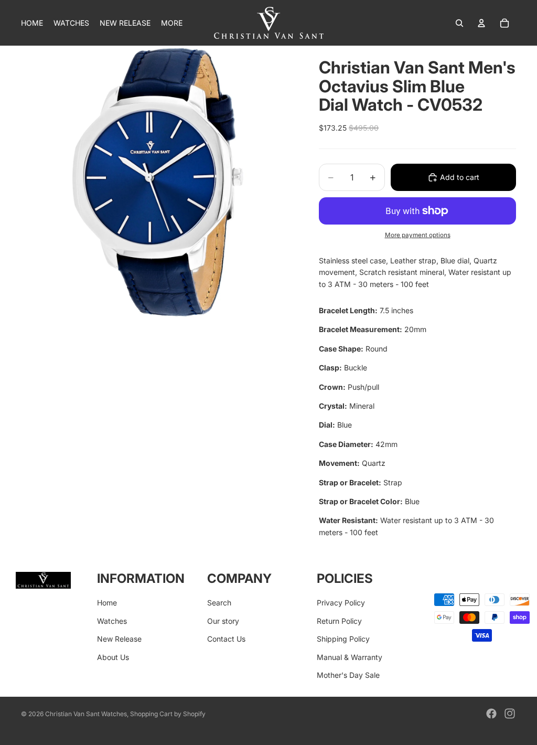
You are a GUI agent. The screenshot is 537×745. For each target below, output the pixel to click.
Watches (112, 620)
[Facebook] (491, 713)
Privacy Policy (341, 602)
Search (219, 602)
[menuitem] (172, 23)
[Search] (459, 23)
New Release (119, 638)
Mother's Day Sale (348, 674)
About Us (113, 657)
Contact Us (226, 638)
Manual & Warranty (349, 657)
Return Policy (339, 620)
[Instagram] (509, 713)
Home (107, 602)
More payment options (417, 235)
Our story (223, 620)
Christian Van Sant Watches (86, 714)
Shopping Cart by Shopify (168, 714)
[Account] (481, 23)
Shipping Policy (343, 638)
